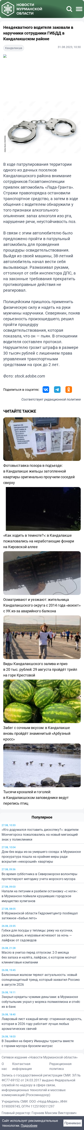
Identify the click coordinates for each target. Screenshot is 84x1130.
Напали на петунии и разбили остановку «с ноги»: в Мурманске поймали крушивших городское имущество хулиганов (40, 896)
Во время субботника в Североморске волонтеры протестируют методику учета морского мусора (39, 876)
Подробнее (29, 1125)
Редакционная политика (60, 1066)
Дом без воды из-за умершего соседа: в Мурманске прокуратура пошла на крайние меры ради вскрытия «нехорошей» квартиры (41, 856)
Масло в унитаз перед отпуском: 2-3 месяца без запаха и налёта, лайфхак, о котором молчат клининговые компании (39, 957)
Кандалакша (13, 48)
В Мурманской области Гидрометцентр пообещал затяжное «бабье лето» (40, 915)
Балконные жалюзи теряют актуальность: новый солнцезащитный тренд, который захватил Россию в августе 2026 (41, 979)
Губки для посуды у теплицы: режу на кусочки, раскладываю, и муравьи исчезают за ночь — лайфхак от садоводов (37, 935)
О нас (4, 1066)
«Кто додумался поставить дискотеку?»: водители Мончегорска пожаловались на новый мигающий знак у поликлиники (40, 834)
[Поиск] (69, 9)
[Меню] (79, 9)
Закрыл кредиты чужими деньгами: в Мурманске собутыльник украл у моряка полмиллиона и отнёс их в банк (41, 1001)
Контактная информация (22, 1066)
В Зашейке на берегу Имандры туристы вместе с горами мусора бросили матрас (38, 1043)
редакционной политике (62, 399)
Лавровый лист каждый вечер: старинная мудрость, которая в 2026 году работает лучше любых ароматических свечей (42, 1024)
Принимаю (72, 1123)
